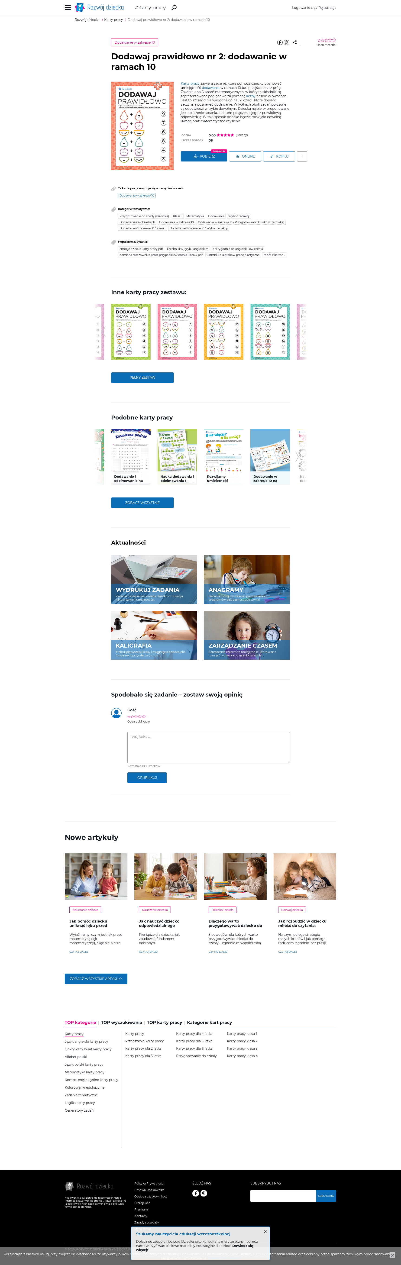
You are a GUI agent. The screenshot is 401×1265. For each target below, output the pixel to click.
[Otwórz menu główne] (68, 7)
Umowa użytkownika (149, 1190)
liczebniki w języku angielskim (187, 249)
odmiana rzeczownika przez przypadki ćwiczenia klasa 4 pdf (161, 255)
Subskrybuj (326, 1195)
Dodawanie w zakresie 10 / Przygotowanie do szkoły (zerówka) (241, 222)
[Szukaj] (174, 7)
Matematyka (195, 216)
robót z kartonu (274, 255)
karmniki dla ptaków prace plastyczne (233, 255)
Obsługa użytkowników (150, 1196)
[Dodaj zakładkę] (294, 42)
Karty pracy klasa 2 (242, 1041)
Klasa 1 (177, 216)
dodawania (211, 88)
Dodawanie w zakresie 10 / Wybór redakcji (199, 228)
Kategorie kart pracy (209, 1022)
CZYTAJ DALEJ (78, 951)
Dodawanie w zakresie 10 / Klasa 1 (142, 228)
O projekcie (142, 1203)
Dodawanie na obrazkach (137, 222)
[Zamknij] (392, 1255)
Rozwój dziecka (292, 910)
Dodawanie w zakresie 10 (135, 42)
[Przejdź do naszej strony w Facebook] (195, 1193)
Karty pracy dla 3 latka (143, 1056)
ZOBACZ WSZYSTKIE (142, 503)
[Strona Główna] (100, 7)
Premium (141, 1209)
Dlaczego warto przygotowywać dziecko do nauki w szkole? (235, 925)
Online (248, 156)
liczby (250, 96)
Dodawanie (216, 216)
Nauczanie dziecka (85, 910)
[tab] (82, 1024)
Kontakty (140, 1216)
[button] (104, 331)
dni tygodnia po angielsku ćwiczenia (238, 249)
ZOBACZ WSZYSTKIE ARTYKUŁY (96, 979)
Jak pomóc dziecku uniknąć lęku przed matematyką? (88, 925)
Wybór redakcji (238, 216)
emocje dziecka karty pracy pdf (141, 249)
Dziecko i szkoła (222, 910)
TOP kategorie (80, 1022)
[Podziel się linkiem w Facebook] (280, 42)
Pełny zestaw (142, 377)
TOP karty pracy (164, 1022)
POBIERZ (207, 156)
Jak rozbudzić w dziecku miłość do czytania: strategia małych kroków (302, 925)
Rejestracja (327, 8)
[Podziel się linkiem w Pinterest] (286, 42)
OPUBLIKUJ (147, 778)
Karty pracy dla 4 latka (194, 1034)
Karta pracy (190, 83)
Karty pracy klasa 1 (242, 1034)
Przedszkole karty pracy (144, 1041)
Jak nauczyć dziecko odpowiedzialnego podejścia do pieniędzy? (162, 925)
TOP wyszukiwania (121, 1022)
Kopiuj (282, 156)
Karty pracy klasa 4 (242, 1056)
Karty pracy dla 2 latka (143, 1049)
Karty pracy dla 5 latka (194, 1041)
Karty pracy (152, 7)
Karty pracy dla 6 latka (194, 1049)
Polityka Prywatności (149, 1183)
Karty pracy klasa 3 (242, 1049)
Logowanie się (303, 8)
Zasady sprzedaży (146, 1222)
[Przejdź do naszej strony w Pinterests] (203, 1193)
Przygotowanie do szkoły (196, 1056)
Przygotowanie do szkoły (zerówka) (144, 216)
